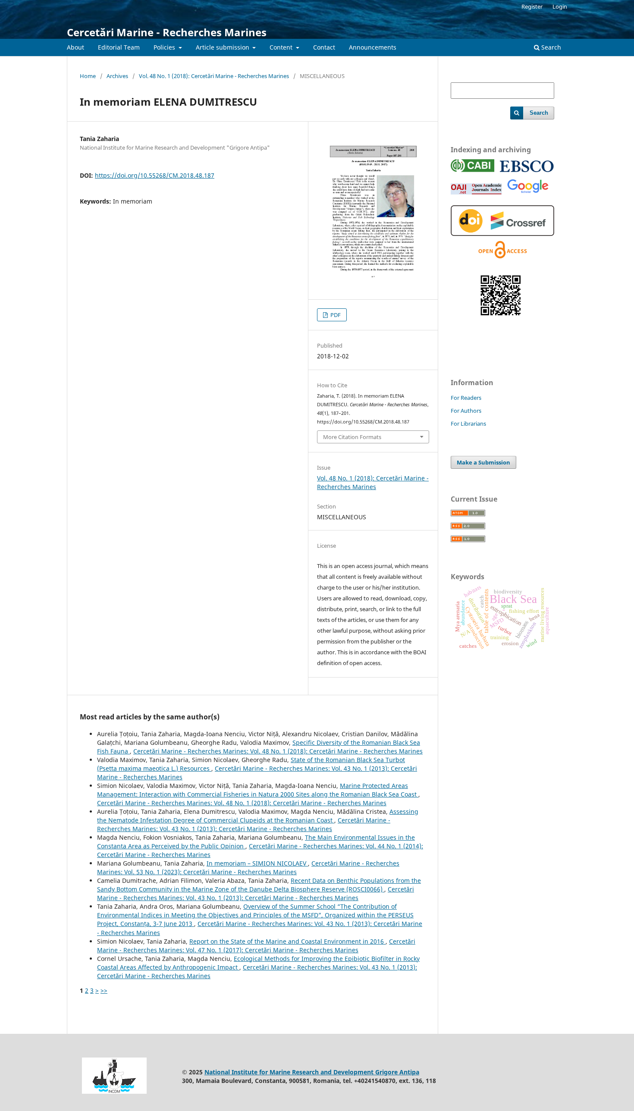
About (75, 47)
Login (559, 6)
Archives (117, 76)
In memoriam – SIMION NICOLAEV (257, 863)
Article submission (223, 47)
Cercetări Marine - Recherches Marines (167, 32)
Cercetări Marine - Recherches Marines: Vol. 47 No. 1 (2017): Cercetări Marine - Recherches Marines (256, 945)
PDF (335, 315)
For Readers (466, 398)
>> (103, 990)
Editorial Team (119, 47)
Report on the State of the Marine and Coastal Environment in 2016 (287, 941)
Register (532, 6)
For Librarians (468, 423)
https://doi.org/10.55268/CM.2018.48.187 (154, 175)
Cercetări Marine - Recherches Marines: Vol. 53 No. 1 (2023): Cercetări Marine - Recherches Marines (248, 867)
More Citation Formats (352, 437)
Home (88, 76)
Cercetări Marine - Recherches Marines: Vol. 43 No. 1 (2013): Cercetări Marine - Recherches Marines (243, 824)
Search (550, 47)
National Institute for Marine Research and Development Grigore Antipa (311, 1072)
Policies (165, 47)
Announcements (372, 47)
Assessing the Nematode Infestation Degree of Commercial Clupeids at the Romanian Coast (257, 815)
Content (282, 47)
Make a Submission (483, 462)
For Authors (466, 410)
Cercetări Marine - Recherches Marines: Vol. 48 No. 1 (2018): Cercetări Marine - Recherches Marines (278, 751)
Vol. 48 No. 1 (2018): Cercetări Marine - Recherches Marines (214, 76)
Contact (324, 47)
